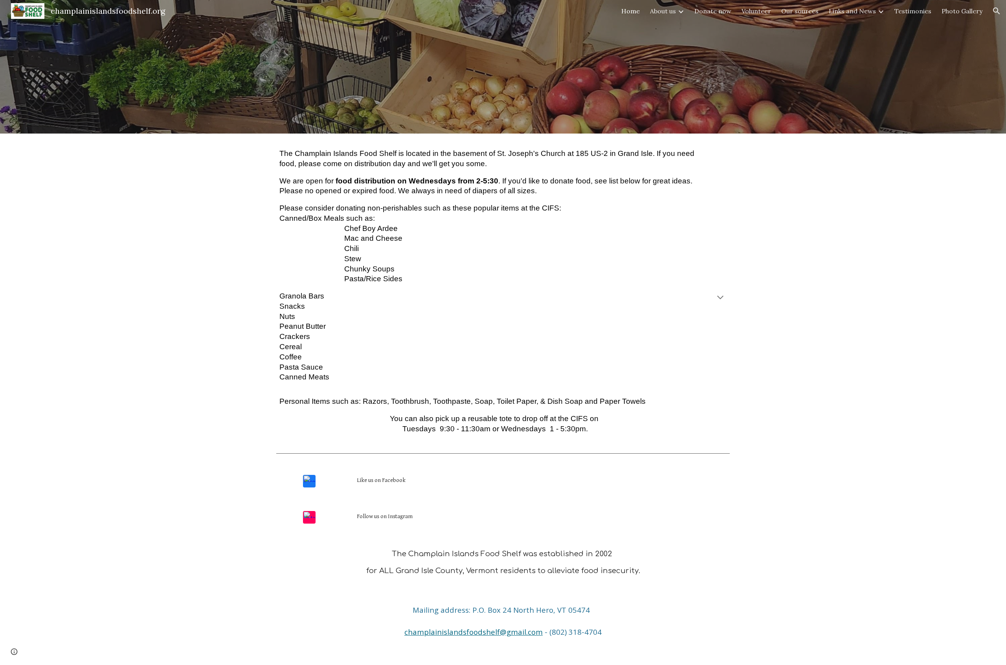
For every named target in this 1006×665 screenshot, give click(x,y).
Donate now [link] (712, 11)
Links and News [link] (852, 11)
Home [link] (630, 11)
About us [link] (663, 11)
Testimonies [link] (912, 11)
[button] (996, 11)
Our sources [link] (800, 11)
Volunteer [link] (756, 11)
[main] (503, 298)
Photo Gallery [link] (962, 11)
